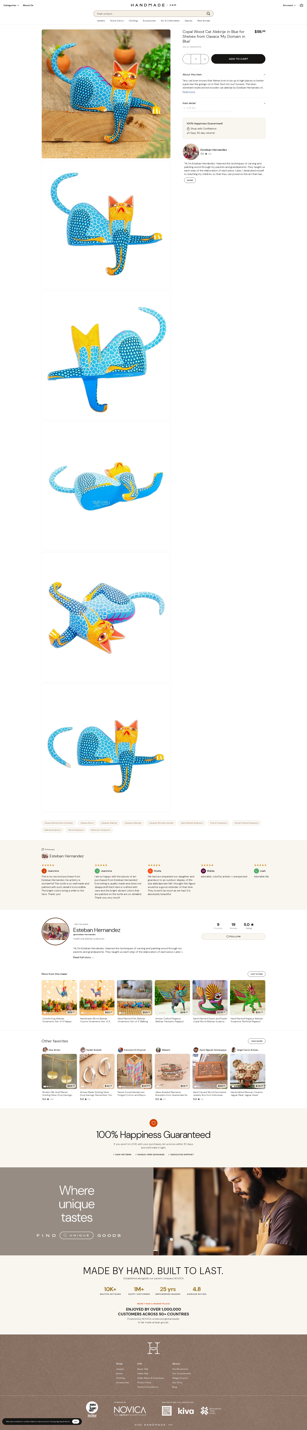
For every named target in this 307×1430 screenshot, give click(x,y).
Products (218, 928)
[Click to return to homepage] (153, 5)
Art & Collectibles (170, 20)
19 (233, 924)
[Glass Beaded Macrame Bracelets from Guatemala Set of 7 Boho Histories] (172, 1071)
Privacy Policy (144, 1382)
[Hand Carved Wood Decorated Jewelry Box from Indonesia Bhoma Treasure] (210, 1071)
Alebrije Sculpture (52, 830)
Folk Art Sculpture (218, 823)
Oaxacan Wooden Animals (161, 823)
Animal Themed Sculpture (246, 823)
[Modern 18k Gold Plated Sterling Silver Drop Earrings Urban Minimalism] (59, 1071)
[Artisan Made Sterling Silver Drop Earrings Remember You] (97, 1071)
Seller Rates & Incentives (150, 1378)
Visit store (256, 974)
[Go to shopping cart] (301, 5)
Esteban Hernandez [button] (214, 150)
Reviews (233, 928)
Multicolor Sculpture (100, 830)
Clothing (133, 20)
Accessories (149, 20)
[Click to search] (209, 13)
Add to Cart (238, 58)
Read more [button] (189, 91)
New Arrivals (203, 20)
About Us (28, 5)
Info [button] (139, 1363)
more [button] (190, 180)
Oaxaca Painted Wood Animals (58, 823)
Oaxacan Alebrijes (133, 823)
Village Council (180, 1378)
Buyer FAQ (142, 1369)
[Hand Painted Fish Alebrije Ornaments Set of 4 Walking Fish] (134, 997)
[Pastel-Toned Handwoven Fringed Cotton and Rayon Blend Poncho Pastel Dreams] (134, 1071)
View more (257, 1041)
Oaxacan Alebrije (109, 823)
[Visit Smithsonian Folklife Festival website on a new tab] (167, 1411)
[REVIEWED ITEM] (66, 897)
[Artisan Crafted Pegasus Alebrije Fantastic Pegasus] (172, 997)
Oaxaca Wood (87, 823)
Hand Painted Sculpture (192, 823)
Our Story (177, 1382)
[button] (11, 5)
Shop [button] (119, 1363)
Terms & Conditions (147, 1387)
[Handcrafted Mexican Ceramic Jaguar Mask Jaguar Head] (247, 1071)
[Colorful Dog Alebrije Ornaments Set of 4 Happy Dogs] (59, 997)
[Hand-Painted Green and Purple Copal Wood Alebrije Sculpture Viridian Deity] (210, 997)
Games (188, 20)
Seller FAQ (142, 1373)
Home (119, 1373)
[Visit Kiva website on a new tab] (186, 1411)
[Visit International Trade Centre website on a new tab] (210, 1410)
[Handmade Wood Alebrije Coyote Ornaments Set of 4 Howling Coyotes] (97, 997)
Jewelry (101, 20)
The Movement (180, 1369)
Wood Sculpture (75, 830)
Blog (174, 1387)
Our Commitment (181, 1373)
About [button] (176, 1363)
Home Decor (117, 20)
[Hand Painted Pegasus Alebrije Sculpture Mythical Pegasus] (247, 997)
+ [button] (205, 59)
